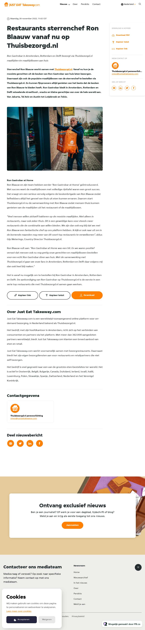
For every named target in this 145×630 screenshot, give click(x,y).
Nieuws (63, 4)
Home (77, 572)
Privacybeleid (78, 616)
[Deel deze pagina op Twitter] (20, 443)
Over (75, 4)
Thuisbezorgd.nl (63, 69)
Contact (96, 4)
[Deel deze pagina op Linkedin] (29, 443)
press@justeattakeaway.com (23, 419)
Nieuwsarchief (81, 578)
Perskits (85, 4)
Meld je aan (79, 604)
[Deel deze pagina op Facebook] (39, 443)
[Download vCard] (48, 405)
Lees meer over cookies (18, 611)
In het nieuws (80, 583)
